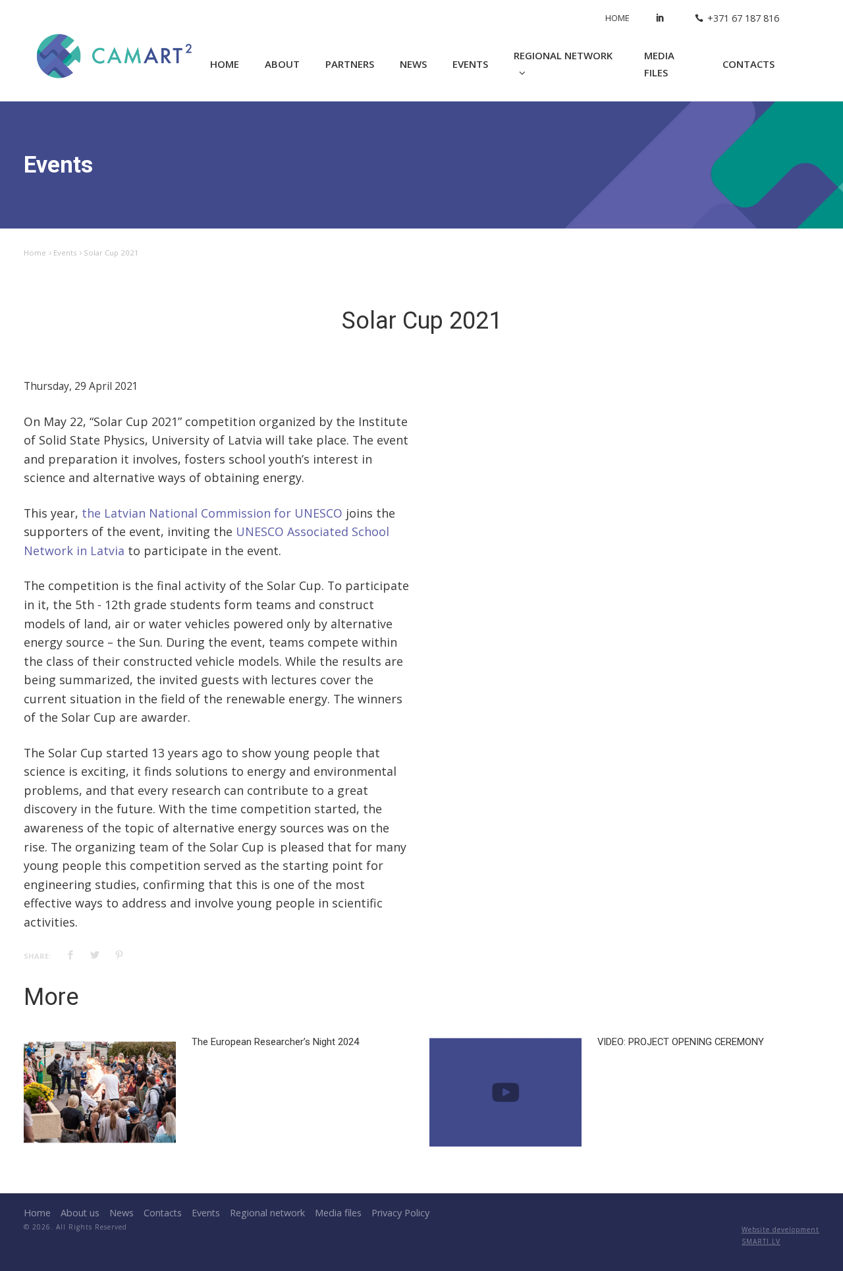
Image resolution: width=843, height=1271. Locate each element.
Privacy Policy (400, 1212)
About (282, 63)
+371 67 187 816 (743, 18)
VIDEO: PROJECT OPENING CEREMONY (680, 1042)
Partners (349, 63)
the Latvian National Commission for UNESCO (212, 513)
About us (80, 1212)
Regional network (563, 55)
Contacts (748, 63)
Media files (659, 64)
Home (617, 18)
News (413, 63)
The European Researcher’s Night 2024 (275, 1042)
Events (470, 63)
